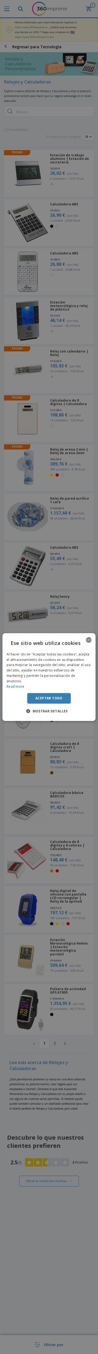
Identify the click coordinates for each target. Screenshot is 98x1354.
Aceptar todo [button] (49, 698)
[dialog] (49, 677)
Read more (15, 686)
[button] (49, 711)
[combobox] (88, 639)
